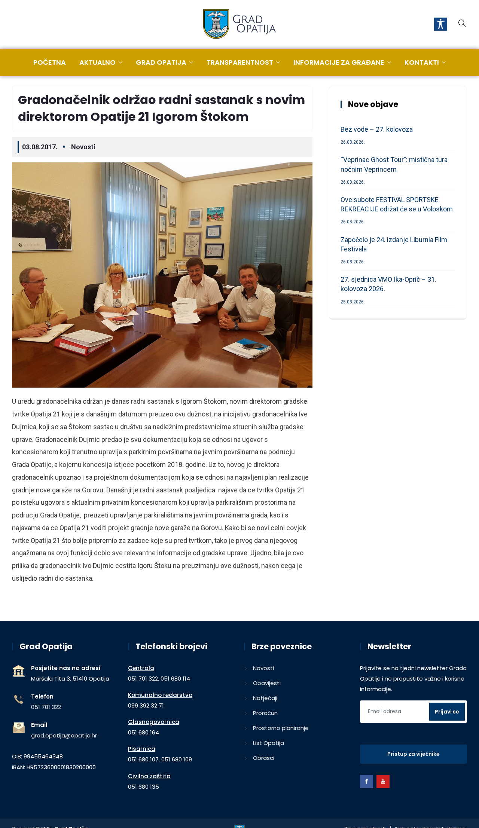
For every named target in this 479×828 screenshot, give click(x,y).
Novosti (83, 147)
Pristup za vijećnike (413, 754)
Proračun (265, 713)
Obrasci (263, 758)
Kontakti (422, 62)
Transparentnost (240, 62)
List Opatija (268, 743)
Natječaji (265, 698)
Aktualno (97, 62)
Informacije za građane (338, 62)
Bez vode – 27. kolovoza (377, 129)
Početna (49, 62)
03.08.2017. (40, 147)
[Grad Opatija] (239, 25)
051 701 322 (46, 707)
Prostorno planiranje (281, 728)
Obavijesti (267, 683)
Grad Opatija (161, 62)
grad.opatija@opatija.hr (64, 735)
